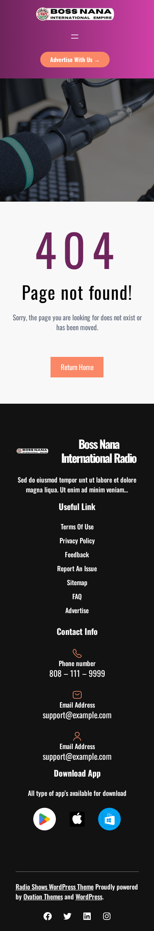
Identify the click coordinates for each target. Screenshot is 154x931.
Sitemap (77, 582)
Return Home (77, 367)
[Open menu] (74, 36)
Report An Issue (77, 568)
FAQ (77, 596)
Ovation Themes (43, 896)
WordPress (89, 896)
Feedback (77, 554)
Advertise (77, 610)
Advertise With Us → (75, 59)
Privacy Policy (77, 540)
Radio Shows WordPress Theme (55, 887)
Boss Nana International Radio (98, 450)
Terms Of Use (77, 526)
